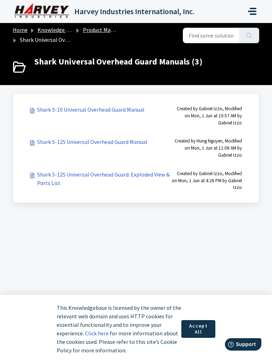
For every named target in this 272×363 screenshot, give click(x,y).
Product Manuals (103, 29)
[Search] (249, 35)
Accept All (198, 329)
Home (20, 29)
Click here (97, 333)
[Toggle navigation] (252, 11)
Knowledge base (57, 29)
